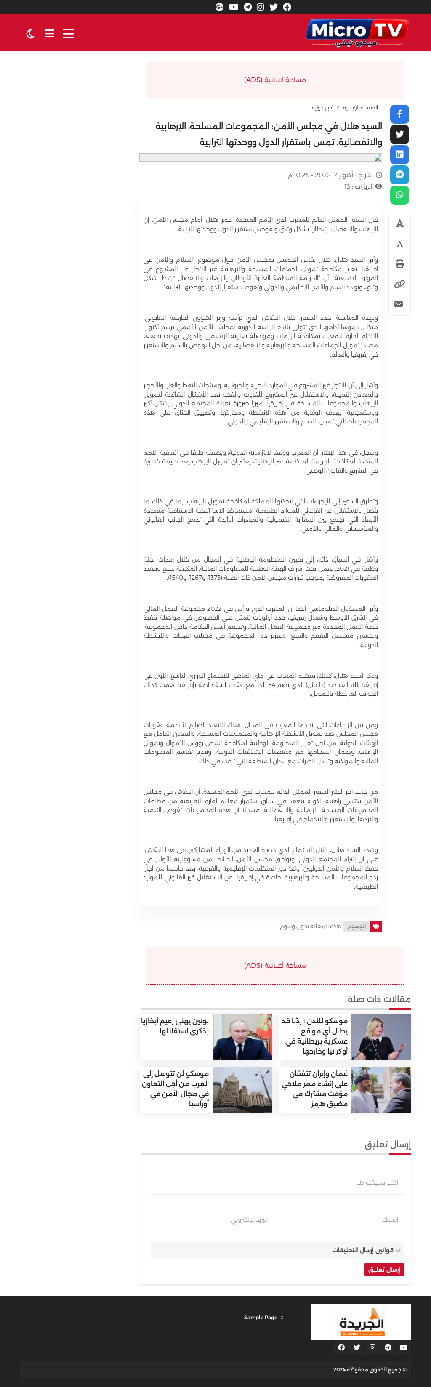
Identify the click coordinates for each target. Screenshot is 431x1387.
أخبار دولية (322, 107)
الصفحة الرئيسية (360, 107)
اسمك (390, 1219)
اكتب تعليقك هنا (377, 1182)
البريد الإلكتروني (249, 1219)
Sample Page (260, 1317)
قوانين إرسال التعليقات (363, 1250)
